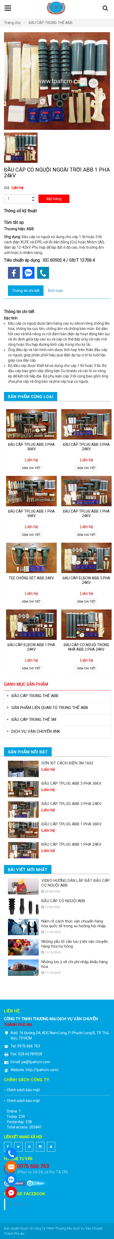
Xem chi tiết (31, 468)
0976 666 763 (33, 1166)
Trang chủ (12, 23)
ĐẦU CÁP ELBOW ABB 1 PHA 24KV (31, 647)
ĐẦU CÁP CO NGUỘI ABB (63, 900)
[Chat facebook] (11, 1192)
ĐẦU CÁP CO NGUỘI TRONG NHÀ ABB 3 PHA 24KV (86, 647)
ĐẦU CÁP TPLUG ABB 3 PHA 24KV (86, 446)
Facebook (18, 1204)
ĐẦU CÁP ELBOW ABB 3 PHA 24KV (86, 580)
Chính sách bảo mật (23, 1090)
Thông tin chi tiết (26, 291)
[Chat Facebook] (11, 1167)
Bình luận (55, 291)
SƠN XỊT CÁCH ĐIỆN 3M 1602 (67, 763)
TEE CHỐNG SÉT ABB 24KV (31, 578)
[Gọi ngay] (28, 273)
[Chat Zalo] (11, 1179)
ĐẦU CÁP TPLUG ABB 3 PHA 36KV (31, 446)
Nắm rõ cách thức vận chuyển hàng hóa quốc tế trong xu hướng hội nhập (73, 923)
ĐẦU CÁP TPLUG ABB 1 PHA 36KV (31, 513)
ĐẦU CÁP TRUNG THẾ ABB (51, 23)
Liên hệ (31, 459)
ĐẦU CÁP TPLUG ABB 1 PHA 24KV (86, 513)
